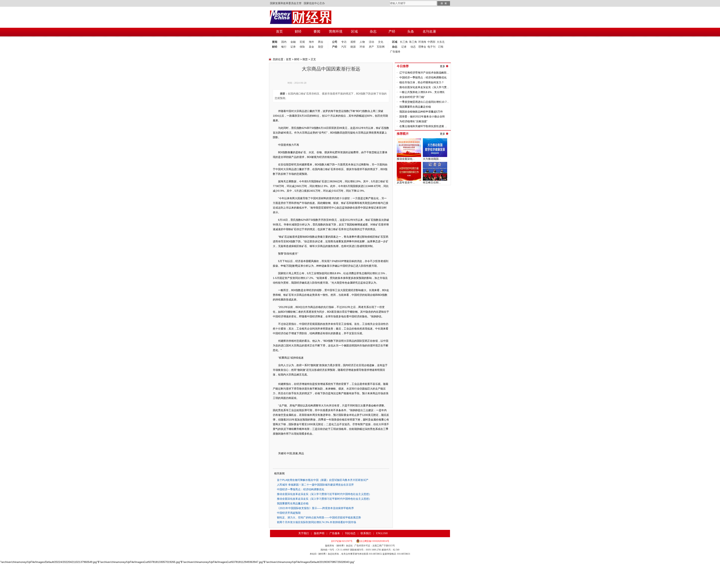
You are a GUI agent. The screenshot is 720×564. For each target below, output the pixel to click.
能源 (353, 46)
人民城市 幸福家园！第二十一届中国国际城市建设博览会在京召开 (315, 484)
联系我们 (366, 533)
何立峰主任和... (432, 182)
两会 (320, 42)
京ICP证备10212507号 (341, 541)
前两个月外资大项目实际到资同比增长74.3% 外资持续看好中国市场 (316, 522)
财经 (274, 46)
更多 (442, 66)
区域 (394, 42)
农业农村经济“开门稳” (412, 96)
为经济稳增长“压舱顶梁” (413, 121)
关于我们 (303, 533)
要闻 (274, 42)
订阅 (440, 46)
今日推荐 (403, 66)
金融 (293, 42)
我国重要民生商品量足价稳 (292, 503)
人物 (362, 42)
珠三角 (413, 42)
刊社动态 (350, 533)
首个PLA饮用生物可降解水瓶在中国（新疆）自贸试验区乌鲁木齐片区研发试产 (322, 479)
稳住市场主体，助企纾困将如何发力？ (421, 82)
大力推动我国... (432, 158)
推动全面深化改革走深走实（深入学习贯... (424, 87)
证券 (293, 46)
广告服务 (394, 51)
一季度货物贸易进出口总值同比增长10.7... (424, 101)
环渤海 (422, 42)
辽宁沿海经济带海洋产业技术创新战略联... (424, 72)
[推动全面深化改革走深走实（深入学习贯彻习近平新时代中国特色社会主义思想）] (409, 140)
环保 (362, 46)
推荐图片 (403, 133)
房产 (371, 46)
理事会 (422, 46)
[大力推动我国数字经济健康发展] (435, 140)
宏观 (302, 42)
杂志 (394, 46)
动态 (413, 46)
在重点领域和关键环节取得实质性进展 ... (423, 126)
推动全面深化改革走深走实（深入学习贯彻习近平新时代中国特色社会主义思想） (324, 494)
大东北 (441, 42)
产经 (334, 46)
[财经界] (301, 12)
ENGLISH (382, 533)
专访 (343, 42)
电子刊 (431, 46)
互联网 (381, 46)
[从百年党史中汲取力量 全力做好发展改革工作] (409, 163)
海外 (311, 42)
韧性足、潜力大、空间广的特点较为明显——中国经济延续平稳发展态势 (319, 517)
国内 (283, 42)
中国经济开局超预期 (289, 512)
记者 (403, 46)
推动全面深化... (406, 158)
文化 (380, 42)
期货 (320, 46)
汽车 (343, 46)
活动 (371, 42)
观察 (353, 42)
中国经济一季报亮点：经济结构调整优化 (300, 489)
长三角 (404, 42)
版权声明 (319, 533)
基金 (311, 46)
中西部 (431, 42)
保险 (302, 46)
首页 (288, 59)
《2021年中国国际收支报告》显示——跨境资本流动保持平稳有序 (315, 508)
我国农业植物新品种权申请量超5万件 (421, 111)
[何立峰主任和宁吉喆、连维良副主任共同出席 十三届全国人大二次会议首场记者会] (435, 163)
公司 (334, 42)
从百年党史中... (406, 182)
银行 (283, 46)
